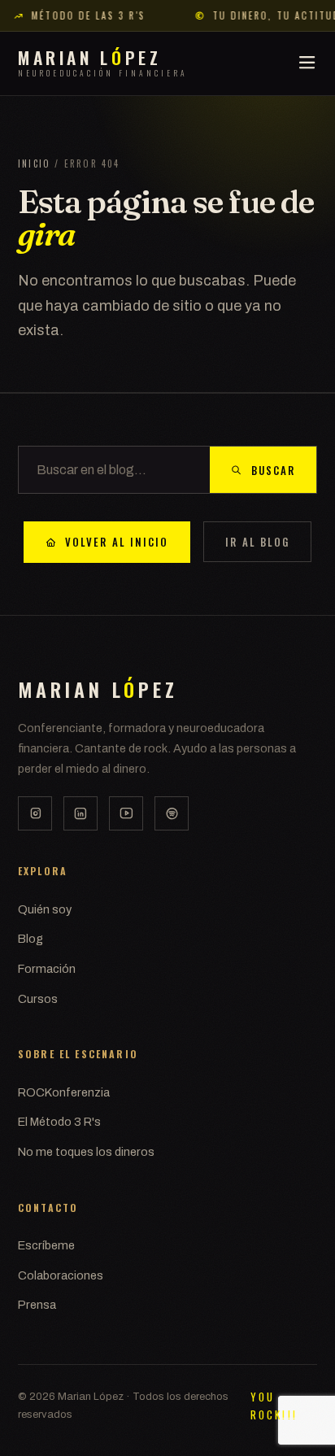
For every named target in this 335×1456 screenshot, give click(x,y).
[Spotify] (171, 813)
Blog (30, 938)
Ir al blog (257, 542)
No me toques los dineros (86, 1151)
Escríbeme (46, 1245)
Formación (47, 968)
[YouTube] (126, 813)
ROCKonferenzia (64, 1092)
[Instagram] (35, 813)
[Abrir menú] (306, 63)
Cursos (38, 998)
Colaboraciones (60, 1275)
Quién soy (45, 909)
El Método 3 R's (59, 1121)
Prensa (37, 1304)
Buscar (273, 470)
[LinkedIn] (80, 813)
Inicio (34, 163)
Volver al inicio (116, 542)
